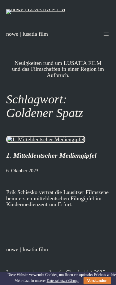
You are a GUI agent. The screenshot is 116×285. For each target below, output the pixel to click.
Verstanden (97, 280)
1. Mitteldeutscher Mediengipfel (51, 155)
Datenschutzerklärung (63, 280)
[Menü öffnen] (106, 34)
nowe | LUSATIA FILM (27, 34)
